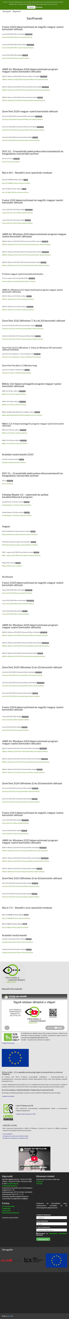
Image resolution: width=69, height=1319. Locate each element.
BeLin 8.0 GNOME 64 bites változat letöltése (16, 183)
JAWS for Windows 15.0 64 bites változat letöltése (18, 309)
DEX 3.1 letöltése (7, 483)
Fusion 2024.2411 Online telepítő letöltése (15, 730)
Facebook (39, 1181)
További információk (8, 1043)
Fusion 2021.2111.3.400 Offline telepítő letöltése (17, 212)
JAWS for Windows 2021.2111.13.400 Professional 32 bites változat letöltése (26, 244)
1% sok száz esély (8, 1206)
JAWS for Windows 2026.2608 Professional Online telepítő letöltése (23, 100)
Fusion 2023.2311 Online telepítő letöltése (15, 833)
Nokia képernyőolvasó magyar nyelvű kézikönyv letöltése (20, 545)
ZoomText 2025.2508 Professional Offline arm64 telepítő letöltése (23, 686)
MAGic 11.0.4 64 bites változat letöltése (14, 443)
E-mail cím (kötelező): (43, 1227)
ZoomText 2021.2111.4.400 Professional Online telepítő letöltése (22, 339)
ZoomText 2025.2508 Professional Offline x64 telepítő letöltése (22, 675)
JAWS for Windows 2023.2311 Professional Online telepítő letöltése (23, 871)
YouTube (39, 1183)
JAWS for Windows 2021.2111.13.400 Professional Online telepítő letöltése (25, 265)
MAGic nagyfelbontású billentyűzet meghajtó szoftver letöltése (22, 415)
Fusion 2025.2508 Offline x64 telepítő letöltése (17, 593)
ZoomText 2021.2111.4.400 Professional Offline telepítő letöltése (22, 328)
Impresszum (6, 1210)
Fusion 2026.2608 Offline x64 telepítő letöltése (17, 37)
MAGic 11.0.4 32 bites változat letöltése (14, 433)
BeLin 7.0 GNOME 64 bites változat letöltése (16, 918)
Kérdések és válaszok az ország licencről (15, 1138)
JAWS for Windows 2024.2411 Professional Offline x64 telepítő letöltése (25, 751)
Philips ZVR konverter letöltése (12, 566)
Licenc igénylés (7, 1134)
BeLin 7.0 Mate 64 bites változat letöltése (15, 927)
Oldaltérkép (6, 1208)
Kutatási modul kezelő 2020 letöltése (14, 462)
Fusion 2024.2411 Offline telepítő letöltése (15, 719)
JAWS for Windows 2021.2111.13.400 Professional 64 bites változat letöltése (26, 255)
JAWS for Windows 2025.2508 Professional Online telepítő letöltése (23, 656)
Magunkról (17, 11)
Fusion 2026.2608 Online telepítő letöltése (15, 58)
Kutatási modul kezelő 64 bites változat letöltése (17, 952)
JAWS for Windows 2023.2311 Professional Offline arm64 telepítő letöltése (25, 861)
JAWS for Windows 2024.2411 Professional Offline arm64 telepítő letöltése (25, 762)
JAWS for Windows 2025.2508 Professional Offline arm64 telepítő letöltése (26, 646)
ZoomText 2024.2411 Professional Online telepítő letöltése (20, 802)
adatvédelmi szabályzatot (58, 1233)
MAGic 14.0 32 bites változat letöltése (14, 394)
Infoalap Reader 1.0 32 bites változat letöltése (16, 505)
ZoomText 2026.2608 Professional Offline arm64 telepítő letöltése (23, 130)
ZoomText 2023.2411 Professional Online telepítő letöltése (20, 897)
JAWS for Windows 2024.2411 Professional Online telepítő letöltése (23, 772)
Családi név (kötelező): (43, 1215)
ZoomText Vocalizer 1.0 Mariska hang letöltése (16, 373)
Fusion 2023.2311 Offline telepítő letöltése (15, 823)
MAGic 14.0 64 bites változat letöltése (14, 404)
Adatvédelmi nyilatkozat (10, 1213)
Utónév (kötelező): (42, 1221)
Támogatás (6, 11)
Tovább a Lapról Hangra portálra (26, 1114)
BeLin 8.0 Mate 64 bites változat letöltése (15, 192)
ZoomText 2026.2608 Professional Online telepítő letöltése (21, 140)
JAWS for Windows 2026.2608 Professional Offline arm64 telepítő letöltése (26, 90)
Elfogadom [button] (31, 7)
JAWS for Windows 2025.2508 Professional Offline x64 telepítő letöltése (25, 635)
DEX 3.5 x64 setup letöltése (11, 161)
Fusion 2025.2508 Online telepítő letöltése (15, 614)
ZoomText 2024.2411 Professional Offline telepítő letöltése (21, 791)
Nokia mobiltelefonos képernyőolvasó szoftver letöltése (20, 534)
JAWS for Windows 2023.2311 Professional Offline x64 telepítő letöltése (25, 850)
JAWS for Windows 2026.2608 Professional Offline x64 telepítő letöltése (25, 79)
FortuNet (10, 1316)
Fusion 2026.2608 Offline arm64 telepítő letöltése (18, 47)
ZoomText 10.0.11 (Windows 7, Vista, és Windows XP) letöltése (21, 357)
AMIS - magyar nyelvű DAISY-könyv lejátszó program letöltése (21, 555)
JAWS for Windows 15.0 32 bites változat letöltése (18, 299)
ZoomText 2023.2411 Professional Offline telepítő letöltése (21, 886)
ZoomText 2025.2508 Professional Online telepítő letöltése (21, 696)
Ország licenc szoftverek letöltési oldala (15, 1136)
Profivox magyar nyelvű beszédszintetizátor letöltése (19, 281)
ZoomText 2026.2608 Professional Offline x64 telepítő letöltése (22, 119)
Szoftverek (34, 18)
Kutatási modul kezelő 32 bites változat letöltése (17, 942)
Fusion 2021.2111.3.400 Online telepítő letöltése (17, 223)
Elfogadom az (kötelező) (51, 1234)
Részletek (39, 7)
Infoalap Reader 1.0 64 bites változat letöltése (16, 515)
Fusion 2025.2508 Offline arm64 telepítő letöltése (18, 603)
